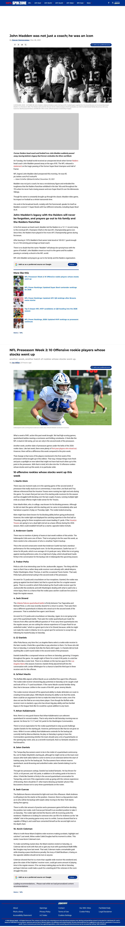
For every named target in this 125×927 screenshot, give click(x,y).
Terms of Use (63, 912)
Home (16, 333)
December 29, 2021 (47, 179)
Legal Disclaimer (105, 912)
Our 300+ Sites (85, 908)
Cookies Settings (65, 915)
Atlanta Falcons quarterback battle (30, 603)
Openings (43, 908)
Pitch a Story (18, 912)
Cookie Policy (84, 912)
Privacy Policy (45, 912)
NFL (21, 333)
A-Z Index (43, 915)
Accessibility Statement (22, 915)
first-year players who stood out (64, 448)
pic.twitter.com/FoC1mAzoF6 (25, 176)
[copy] (25, 44)
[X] (113, 3)
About (15, 908)
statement (18, 166)
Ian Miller (16, 363)
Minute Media (14, 920)
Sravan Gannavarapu (20, 40)
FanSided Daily (104, 908)
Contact (61, 908)
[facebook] (108, 3)
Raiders (75, 161)
